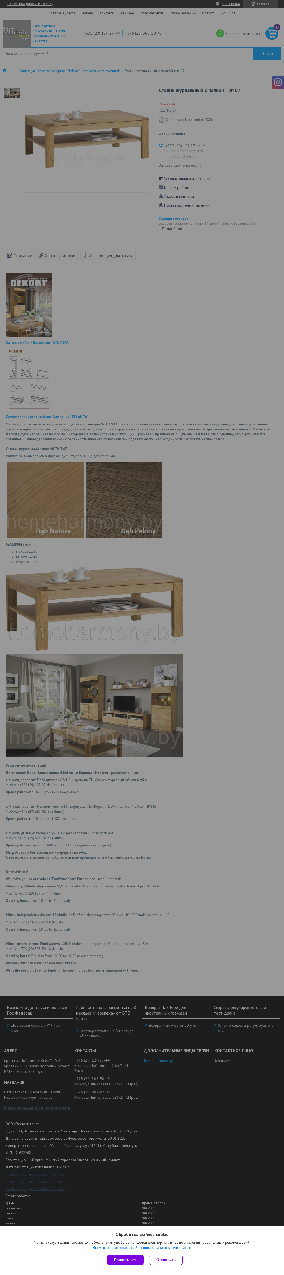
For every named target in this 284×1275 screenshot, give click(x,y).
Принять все (125, 1260)
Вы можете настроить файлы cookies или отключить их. (140, 1248)
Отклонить (166, 1260)
